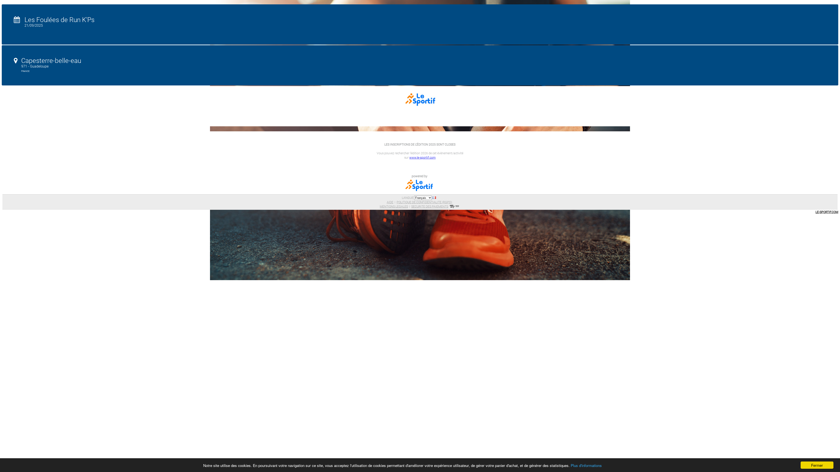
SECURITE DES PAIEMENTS (429, 206)
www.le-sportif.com (422, 157)
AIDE (390, 202)
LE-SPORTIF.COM (827, 212)
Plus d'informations (586, 465)
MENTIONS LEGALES (394, 206)
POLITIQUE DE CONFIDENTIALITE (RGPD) (424, 202)
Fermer (817, 465)
